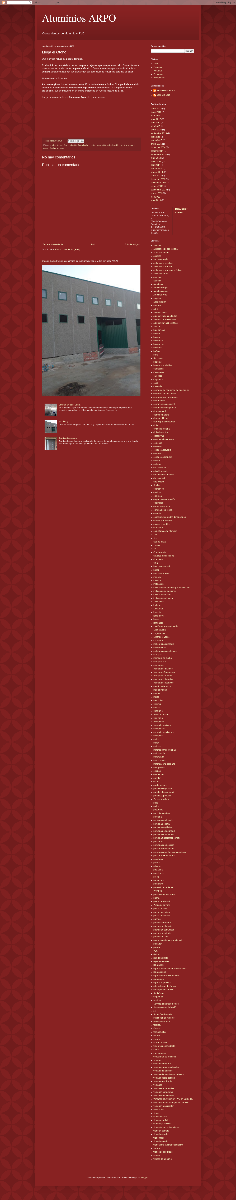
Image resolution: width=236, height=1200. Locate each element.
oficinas (157, 771)
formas (156, 545)
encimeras (158, 503)
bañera (156, 351)
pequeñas (158, 810)
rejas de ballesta (161, 961)
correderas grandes (162, 457)
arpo (155, 309)
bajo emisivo (96, 145)
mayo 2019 (156, 112)
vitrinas (156, 1155)
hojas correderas (161, 573)
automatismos (160, 312)
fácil (155, 534)
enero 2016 (156, 130)
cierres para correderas (164, 422)
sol (154, 1011)
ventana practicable (162, 1081)
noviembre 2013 (158, 182)
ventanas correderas (163, 1092)
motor (156, 739)
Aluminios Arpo (84, 145)
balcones (157, 347)
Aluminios (158, 284)
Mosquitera (158, 721)
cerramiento (159, 400)
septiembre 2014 (159, 154)
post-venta (158, 870)
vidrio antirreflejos (161, 1120)
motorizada (158, 757)
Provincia (157, 891)
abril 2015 (155, 137)
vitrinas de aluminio (162, 1159)
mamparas (158, 665)
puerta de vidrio (160, 908)
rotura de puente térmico (164, 986)
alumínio (157, 281)
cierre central (159, 411)
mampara (157, 654)
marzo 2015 (156, 140)
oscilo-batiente (160, 785)
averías (156, 326)
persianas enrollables (163, 848)
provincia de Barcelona (164, 894)
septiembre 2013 (159, 190)
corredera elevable (162, 450)
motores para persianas (164, 750)
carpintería (158, 379)
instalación (158, 584)
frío (154, 548)
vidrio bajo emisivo (162, 1124)
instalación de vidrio (162, 594)
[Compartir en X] (76, 141)
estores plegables (161, 524)
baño (155, 355)
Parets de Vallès (161, 799)
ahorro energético (161, 259)
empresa (157, 496)
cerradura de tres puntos (164, 393)
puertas (157, 919)
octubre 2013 (157, 186)
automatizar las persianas (165, 323)
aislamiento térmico (162, 266)
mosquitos (158, 735)
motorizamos (159, 760)
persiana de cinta (161, 824)
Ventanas (157, 71)
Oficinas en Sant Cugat (69, 405)
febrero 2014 (157, 172)
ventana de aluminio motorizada (168, 1074)
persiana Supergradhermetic (166, 838)
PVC (155, 951)
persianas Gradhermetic (164, 855)
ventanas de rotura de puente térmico (170, 1102)
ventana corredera (162, 1063)
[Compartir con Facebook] (79, 141)
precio (156, 877)
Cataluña (157, 386)
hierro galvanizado (162, 566)
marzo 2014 (156, 168)
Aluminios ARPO (79, 18)
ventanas (157, 1085)
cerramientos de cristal (164, 404)
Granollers (158, 559)
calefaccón (158, 369)
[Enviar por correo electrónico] (69, 141)
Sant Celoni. (159, 993)
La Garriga (158, 609)
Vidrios (156, 1148)
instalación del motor (163, 598)
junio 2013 (156, 200)
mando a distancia (162, 686)
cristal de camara (161, 467)
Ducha (156, 485)
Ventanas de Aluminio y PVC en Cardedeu (173, 1099)
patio (155, 803)
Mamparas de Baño (162, 675)
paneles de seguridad (163, 792)
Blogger (144, 1177)
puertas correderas (162, 922)
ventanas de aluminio (163, 1095)
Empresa (157, 67)
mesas (156, 707)
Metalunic (158, 711)
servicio (157, 1000)
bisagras (157, 362)
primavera (158, 884)
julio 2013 (155, 197)
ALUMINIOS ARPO (165, 90)
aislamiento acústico (60, 145)
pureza (156, 947)
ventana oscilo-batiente (164, 1078)
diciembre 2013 (158, 179)
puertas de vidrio (161, 937)
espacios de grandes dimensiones (169, 517)
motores (157, 746)
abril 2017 (155, 122)
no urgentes (159, 767)
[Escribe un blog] (72, 141)
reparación (158, 965)
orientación (158, 774)
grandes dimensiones (163, 556)
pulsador (157, 944)
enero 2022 (156, 108)
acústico (157, 256)
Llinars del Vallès (161, 637)
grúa (155, 563)
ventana (60, 148)
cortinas (157, 464)
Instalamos (158, 601)
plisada (156, 862)
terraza (156, 1035)
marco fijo (158, 700)
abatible (157, 245)
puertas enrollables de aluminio (168, 940)
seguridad (158, 997)
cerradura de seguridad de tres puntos (171, 390)
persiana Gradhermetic (164, 834)
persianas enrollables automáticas (169, 852)
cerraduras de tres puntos (165, 397)
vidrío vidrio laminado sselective (168, 1145)
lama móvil (158, 616)
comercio (157, 443)
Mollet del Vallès (161, 714)
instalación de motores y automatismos (171, 587)
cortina (156, 460)
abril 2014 (155, 165)
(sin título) (63, 421)
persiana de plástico (162, 827)
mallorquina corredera (163, 644)
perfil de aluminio (120, 145)
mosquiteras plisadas (163, 732)
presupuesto (159, 880)
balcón (156, 337)
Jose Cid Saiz (163, 95)
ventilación (158, 1109)
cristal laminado (160, 471)
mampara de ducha (162, 658)
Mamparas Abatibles (163, 669)
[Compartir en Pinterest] (82, 141)
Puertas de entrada (68, 438)
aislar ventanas (160, 273)
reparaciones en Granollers (166, 975)
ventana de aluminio (163, 1071)
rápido (156, 954)
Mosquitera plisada (162, 725)
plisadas (157, 866)
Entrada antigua (132, 244)
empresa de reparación (164, 499)
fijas (155, 538)
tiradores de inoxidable (164, 1046)
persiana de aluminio (163, 820)
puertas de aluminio (162, 926)
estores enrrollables (162, 520)
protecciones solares (163, 887)
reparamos (158, 979)
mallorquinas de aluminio (165, 651)
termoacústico (160, 1032)
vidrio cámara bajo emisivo (166, 1127)
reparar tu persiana (162, 982)
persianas (158, 841)
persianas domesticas (163, 845)
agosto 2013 (157, 193)
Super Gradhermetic (162, 1014)
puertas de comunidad (163, 930)
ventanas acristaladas (163, 1088)
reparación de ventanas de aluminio (170, 968)
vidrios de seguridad (163, 1152)
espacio (157, 513)
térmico (156, 1028)
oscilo (156, 781)
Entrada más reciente (53, 244)
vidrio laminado (160, 1134)
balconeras (158, 344)
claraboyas (158, 436)
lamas (156, 619)
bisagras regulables (162, 365)
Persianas (158, 74)
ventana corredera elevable (166, 1067)
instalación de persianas (164, 591)
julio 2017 (155, 116)
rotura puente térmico (163, 989)
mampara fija (159, 661)
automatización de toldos (165, 316)
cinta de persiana (161, 429)
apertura (157, 305)
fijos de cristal (159, 542)
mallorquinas (159, 647)
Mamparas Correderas (164, 672)
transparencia (159, 1053)
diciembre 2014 (158, 147)
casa (155, 383)
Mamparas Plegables (163, 683)
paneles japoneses (162, 796)
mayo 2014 (156, 161)
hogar (156, 570)
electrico (157, 492)
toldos (156, 1049)
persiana (157, 817)
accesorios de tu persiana (165, 249)
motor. (156, 743)
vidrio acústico (160, 1116)
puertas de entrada (162, 933)
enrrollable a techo (162, 506)
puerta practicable (161, 915)
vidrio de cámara (161, 1131)
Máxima (157, 704)
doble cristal (107, 145)
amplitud (157, 298)
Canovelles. (159, 372)
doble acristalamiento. (163, 474)
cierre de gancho (161, 415)
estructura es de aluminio (165, 531)
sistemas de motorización (165, 1007)
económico (158, 489)
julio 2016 (155, 126)
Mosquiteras (159, 77)
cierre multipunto (161, 418)
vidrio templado (160, 1141)
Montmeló (158, 718)
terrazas (157, 1039)
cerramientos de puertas (164, 408)
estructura (158, 527)
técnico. (157, 1025)
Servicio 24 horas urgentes (166, 1004)
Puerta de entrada (161, 905)
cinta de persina (160, 432)
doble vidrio (158, 482)
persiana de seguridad (164, 831)
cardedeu (157, 376)
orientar (157, 778)
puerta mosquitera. (162, 912)
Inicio (93, 244)
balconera (158, 340)
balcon (156, 333)
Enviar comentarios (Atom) (67, 249)
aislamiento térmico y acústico (167, 270)
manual (157, 693)
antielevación (159, 302)
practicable (158, 873)
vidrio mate (158, 1138)
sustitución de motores (163, 1018)
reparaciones (159, 972)
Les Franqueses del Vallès (165, 626)
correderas (158, 453)
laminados (158, 623)
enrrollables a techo (162, 510)
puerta (156, 898)
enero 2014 (156, 175)
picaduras (158, 859)
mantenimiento (160, 690)
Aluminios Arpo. (160, 291)
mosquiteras (159, 728)
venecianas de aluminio (164, 1057)
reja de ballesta (160, 958)
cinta (155, 425)
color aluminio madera (163, 439)
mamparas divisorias (163, 679)
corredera (158, 446)
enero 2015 (156, 144)
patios (156, 806)
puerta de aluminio (162, 901)
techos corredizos (161, 1021)
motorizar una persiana (164, 764)
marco (156, 697)
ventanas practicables (163, 1106)
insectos (157, 580)
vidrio (156, 1113)
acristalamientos (161, 252)
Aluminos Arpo (160, 295)
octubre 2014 (157, 151)
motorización (159, 753)
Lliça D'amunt (159, 630)
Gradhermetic (159, 552)
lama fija (157, 612)
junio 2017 (156, 119)
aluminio (73, 145)
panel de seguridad (162, 788)
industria (157, 577)
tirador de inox (160, 1042)
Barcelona (158, 358)
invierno (157, 605)
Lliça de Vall (159, 633)
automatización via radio (164, 319)
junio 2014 (156, 158)
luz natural (158, 640)
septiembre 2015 (159, 133)
